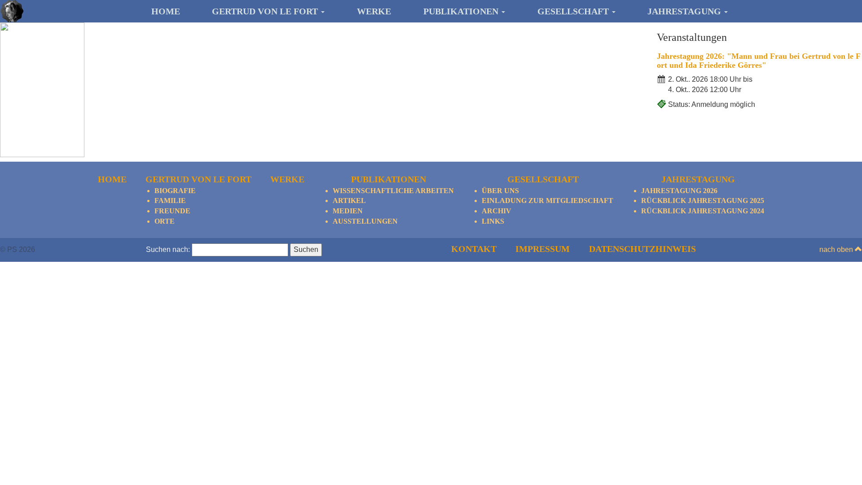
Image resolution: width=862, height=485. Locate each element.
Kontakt (474, 249)
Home (165, 11)
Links (493, 221)
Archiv (496, 211)
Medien (348, 211)
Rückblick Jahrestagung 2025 (702, 200)
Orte (164, 221)
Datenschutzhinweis (642, 249)
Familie (170, 200)
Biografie (175, 190)
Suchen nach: (168, 249)
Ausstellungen (365, 221)
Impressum (542, 249)
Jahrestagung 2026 (679, 190)
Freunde (172, 211)
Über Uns (500, 190)
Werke (374, 11)
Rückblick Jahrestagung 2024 (702, 211)
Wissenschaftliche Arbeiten (393, 190)
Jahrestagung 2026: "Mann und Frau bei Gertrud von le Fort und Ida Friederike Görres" (759, 61)
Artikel (349, 200)
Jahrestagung (685, 11)
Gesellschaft (574, 11)
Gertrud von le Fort (266, 11)
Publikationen (462, 11)
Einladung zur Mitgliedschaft (547, 200)
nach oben (837, 249)
